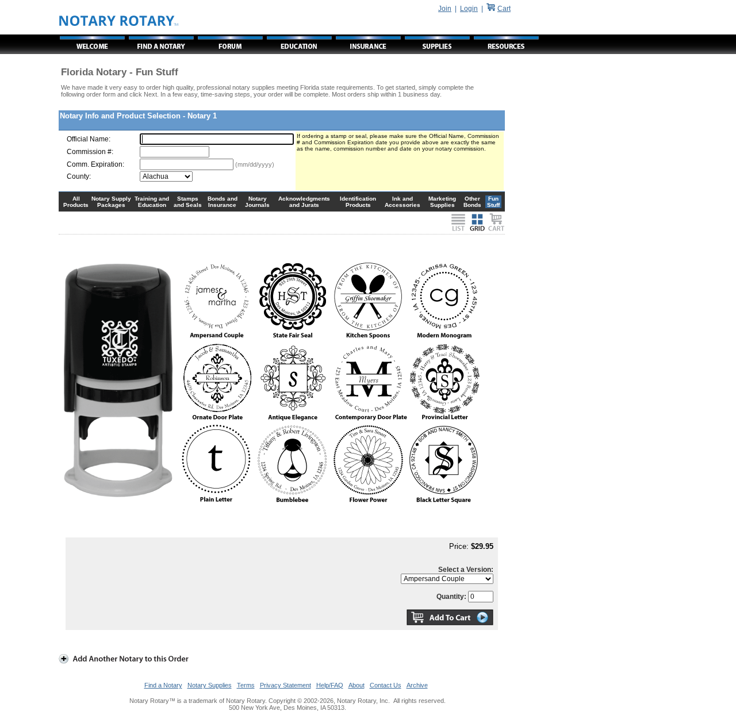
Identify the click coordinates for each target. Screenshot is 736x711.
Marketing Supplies (442, 201)
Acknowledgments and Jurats (304, 201)
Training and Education (152, 201)
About (356, 685)
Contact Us (385, 685)
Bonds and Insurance (222, 201)
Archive (417, 685)
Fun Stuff (493, 201)
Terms (246, 685)
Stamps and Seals (188, 201)
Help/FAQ (329, 685)
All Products (76, 201)
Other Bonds (472, 201)
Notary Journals (257, 201)
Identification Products (358, 201)
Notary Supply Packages (111, 201)
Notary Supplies (209, 685)
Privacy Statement (285, 685)
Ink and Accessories (402, 201)
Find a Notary (163, 685)
